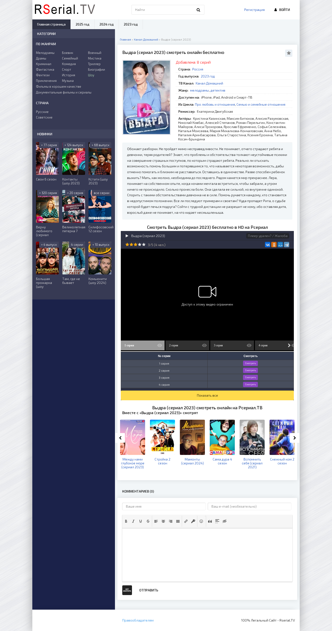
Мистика (94, 58)
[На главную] (64, 9)
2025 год (82, 24)
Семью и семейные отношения (260, 104)
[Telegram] (286, 244)
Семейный (70, 58)
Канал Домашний (209, 83)
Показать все (207, 395)
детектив (217, 90)
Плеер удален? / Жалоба (268, 236)
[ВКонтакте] (267, 244)
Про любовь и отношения (215, 104)
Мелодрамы (45, 53)
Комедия (69, 64)
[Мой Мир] (280, 244)
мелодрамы (199, 90)
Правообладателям (138, 620)
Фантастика (45, 69)
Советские (44, 117)
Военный (94, 53)
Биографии (96, 69)
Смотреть (250, 363)
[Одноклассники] (274, 244)
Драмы (41, 58)
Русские (42, 112)
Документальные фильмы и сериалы (63, 92)
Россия (197, 69)
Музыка (68, 81)
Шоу (91, 75)
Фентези (43, 75)
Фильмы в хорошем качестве (58, 86)
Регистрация (254, 10)
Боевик (67, 53)
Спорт (66, 69)
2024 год (106, 24)
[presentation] (126, 521)
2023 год (208, 76)
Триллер (94, 64)
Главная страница (51, 24)
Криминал (43, 64)
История (68, 75)
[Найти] (198, 10)
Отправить (148, 590)
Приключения (46, 81)
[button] (126, 521)
